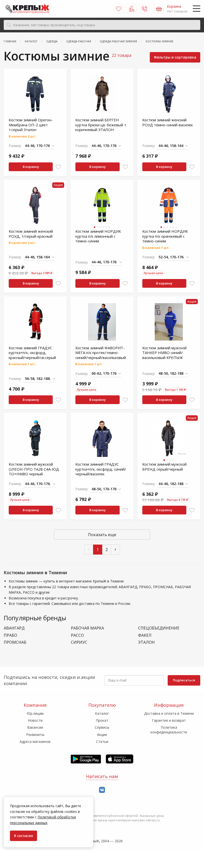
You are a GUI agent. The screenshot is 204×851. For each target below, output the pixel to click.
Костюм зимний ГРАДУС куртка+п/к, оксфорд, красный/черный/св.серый (32, 352)
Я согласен (23, 835)
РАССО (77, 635)
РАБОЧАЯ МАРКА (87, 628)
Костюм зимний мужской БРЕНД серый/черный (164, 467)
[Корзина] (159, 9)
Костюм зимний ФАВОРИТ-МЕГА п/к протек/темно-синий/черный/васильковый (100, 352)
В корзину (31, 166)
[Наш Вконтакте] (102, 790)
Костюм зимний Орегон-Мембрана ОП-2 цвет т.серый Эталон (31, 124)
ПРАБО (10, 635)
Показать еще (102, 534)
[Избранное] (119, 9)
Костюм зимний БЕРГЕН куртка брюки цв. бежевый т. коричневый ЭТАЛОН (101, 124)
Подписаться (184, 680)
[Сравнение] (132, 9)
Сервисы (102, 727)
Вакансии (35, 727)
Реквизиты (35, 734)
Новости (35, 720)
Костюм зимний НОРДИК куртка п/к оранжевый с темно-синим (165, 236)
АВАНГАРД (14, 628)
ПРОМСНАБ (15, 642)
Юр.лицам (35, 713)
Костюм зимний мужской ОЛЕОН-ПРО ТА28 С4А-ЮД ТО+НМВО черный (34, 469)
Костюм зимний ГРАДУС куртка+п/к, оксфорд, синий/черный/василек (100, 469)
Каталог (102, 713)
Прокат (102, 720)
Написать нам (102, 776)
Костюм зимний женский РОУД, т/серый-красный (31, 234)
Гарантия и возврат (169, 720)
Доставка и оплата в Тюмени (169, 713)
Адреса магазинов (35, 741)
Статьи (102, 741)
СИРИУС (79, 642)
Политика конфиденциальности (169, 729)
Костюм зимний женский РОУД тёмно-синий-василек (167, 122)
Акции (102, 734)
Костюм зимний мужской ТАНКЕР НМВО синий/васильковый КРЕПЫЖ (164, 352)
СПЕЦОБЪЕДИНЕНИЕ (158, 628)
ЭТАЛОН (146, 642)
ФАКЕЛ (145, 635)
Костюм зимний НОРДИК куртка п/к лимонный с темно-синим (98, 236)
